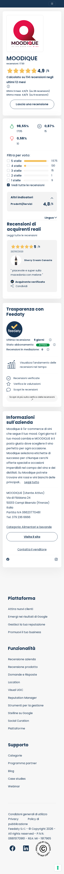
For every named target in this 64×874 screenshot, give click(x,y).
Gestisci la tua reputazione (26, 624)
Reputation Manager (22, 698)
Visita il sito (32, 537)
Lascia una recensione (32, 104)
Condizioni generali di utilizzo (27, 814)
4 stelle (16, 166)
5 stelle (16, 161)
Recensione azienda (22, 659)
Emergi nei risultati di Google (27, 617)
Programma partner (22, 763)
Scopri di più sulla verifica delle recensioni (32, 396)
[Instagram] (56, 559)
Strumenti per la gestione (26, 705)
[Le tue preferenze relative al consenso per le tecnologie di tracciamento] (57, 867)
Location (14, 682)
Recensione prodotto (23, 667)
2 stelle (16, 175)
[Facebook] (7, 559)
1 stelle (16, 180)
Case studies (17, 779)
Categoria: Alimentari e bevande (29, 527)
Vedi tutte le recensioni (27, 185)
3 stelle (16, 171)
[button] (32, 365)
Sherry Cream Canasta (38, 260)
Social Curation (18, 721)
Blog (11, 771)
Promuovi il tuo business (24, 632)
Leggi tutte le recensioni (22, 235)
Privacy (13, 819)
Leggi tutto (31, 482)
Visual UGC (15, 690)
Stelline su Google (20, 713)
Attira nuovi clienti (20, 609)
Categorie (15, 755)
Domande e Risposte (22, 675)
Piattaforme (16, 728)
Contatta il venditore (32, 549)
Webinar (14, 786)
